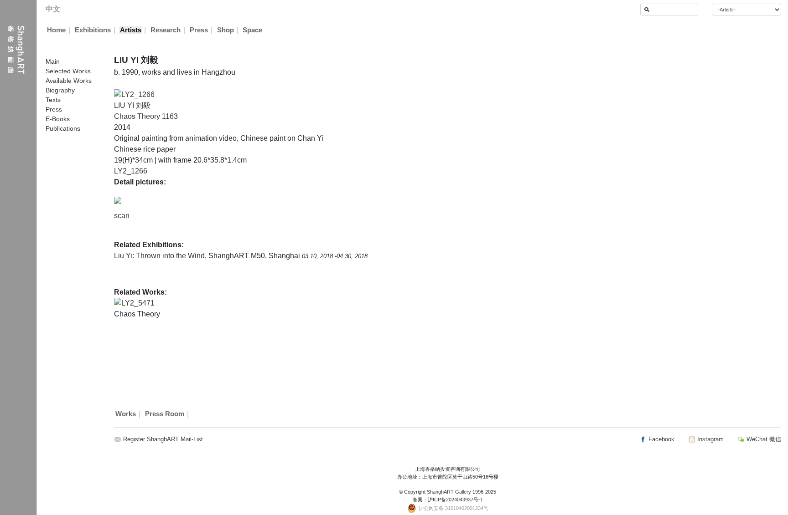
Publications (63, 128)
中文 (53, 9)
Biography (60, 90)
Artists (130, 30)
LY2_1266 (130, 171)
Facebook (660, 439)
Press (199, 30)
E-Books (58, 118)
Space (252, 30)
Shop (225, 30)
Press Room (164, 414)
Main (53, 61)
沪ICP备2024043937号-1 (455, 499)
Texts (53, 99)
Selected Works (68, 71)
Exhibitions (93, 30)
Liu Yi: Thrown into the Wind (159, 256)
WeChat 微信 (763, 439)
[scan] (117, 200)
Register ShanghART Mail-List (163, 439)
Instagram (709, 439)
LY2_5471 (138, 303)
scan (122, 215)
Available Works (69, 80)
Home (56, 30)
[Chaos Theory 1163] (134, 94)
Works (125, 414)
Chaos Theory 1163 (146, 116)
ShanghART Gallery (449, 492)
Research (165, 30)
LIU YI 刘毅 (132, 105)
